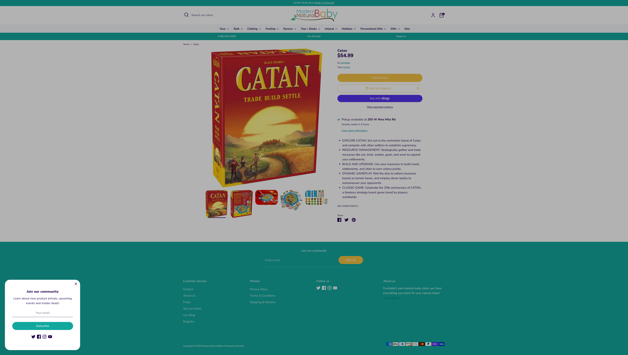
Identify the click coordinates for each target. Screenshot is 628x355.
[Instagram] (44, 337)
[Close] (75, 284)
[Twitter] (33, 337)
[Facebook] (39, 337)
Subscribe (42, 326)
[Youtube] (50, 337)
